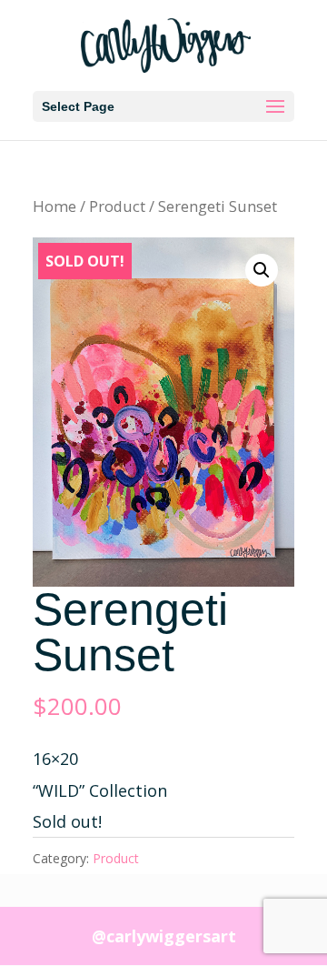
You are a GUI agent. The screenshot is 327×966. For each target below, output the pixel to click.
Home (54, 206)
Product (117, 206)
